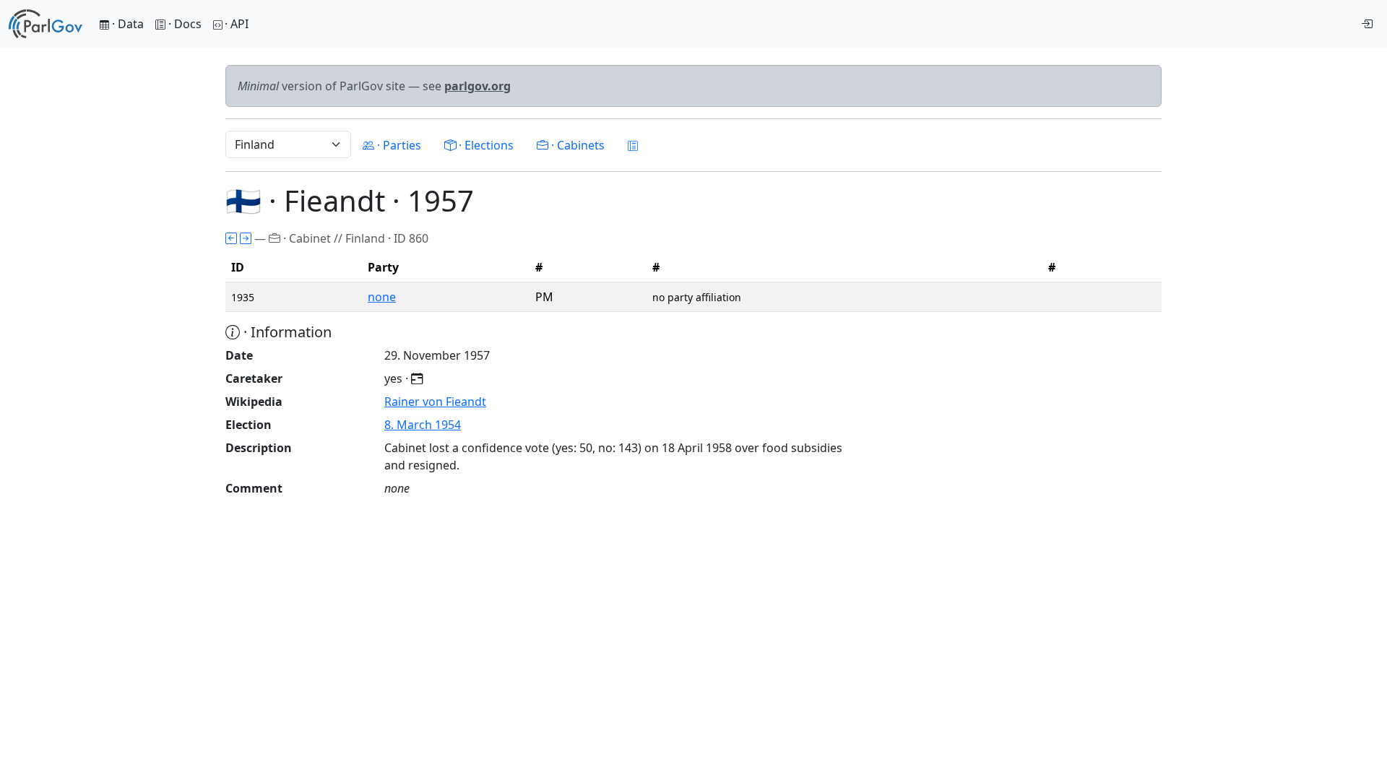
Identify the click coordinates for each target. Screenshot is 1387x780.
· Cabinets (576, 145)
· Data (126, 24)
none (382, 297)
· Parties (397, 145)
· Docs (185, 24)
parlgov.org (477, 86)
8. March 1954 (422, 425)
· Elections (485, 145)
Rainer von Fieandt (435, 402)
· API (237, 24)
